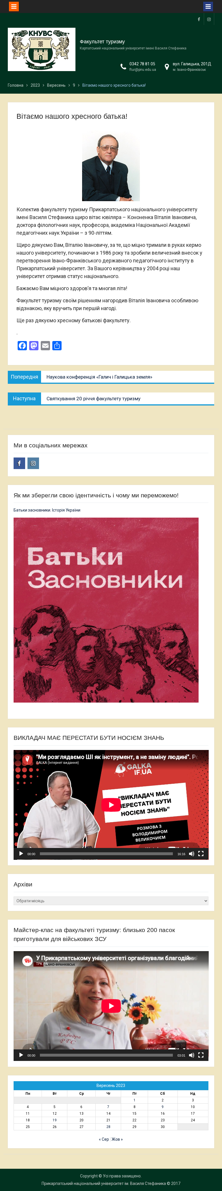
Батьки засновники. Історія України (47, 510)
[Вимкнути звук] (192, 854)
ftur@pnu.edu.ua (143, 70)
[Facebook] (199, 19)
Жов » (117, 1139)
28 (108, 1127)
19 (55, 1120)
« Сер (104, 1139)
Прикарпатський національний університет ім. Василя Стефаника (104, 1183)
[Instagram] (209, 19)
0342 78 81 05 (142, 64)
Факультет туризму (102, 42)
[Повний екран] (201, 854)
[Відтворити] (21, 854)
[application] (111, 805)
